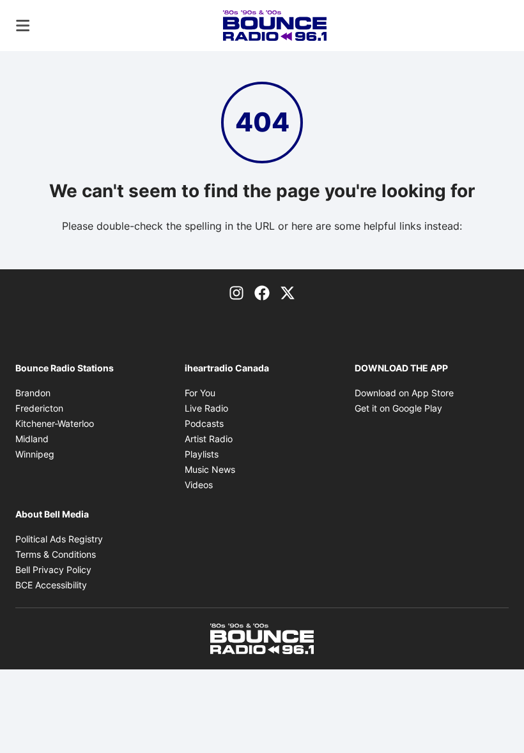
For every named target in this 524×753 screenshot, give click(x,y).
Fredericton (39, 408)
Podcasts (204, 423)
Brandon (32, 392)
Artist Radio (209, 438)
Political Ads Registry (59, 538)
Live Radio (206, 408)
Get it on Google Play (398, 408)
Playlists (202, 454)
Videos (199, 484)
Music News (210, 469)
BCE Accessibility (51, 584)
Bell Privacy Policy (53, 569)
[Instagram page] (236, 292)
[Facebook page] (262, 292)
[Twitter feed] (287, 292)
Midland (32, 438)
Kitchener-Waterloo (54, 423)
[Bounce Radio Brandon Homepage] (275, 25)
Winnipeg (34, 454)
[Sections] (23, 25)
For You (200, 392)
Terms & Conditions (55, 554)
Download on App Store (404, 392)
